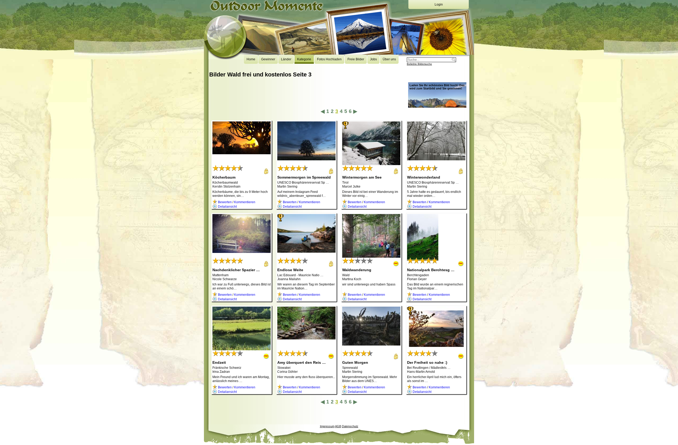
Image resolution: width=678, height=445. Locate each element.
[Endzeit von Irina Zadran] (241, 348)
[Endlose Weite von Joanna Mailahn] (306, 251)
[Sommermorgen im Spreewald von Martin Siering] (306, 158)
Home (251, 59)
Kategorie (304, 59)
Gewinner (268, 59)
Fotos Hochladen (329, 59)
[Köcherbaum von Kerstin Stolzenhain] (241, 152)
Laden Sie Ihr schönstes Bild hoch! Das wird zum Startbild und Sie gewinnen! (437, 87)
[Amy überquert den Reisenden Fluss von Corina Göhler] (306, 337)
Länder (286, 59)
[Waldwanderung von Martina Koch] (371, 256)
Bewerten (224, 202)
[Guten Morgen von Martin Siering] (371, 344)
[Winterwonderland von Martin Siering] (436, 158)
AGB (338, 426)
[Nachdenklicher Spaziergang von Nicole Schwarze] (241, 251)
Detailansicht (227, 206)
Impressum (327, 426)
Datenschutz (350, 426)
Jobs (373, 59)
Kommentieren (244, 202)
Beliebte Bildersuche (419, 63)
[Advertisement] (305, 96)
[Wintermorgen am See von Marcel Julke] (371, 163)
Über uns (389, 59)
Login (439, 4)
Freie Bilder (355, 59)
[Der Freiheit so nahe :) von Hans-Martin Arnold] (436, 349)
